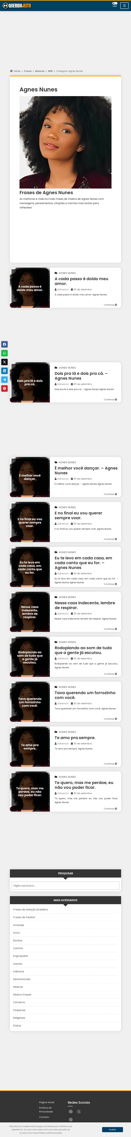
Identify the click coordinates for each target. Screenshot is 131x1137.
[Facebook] (4, 344)
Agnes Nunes (67, 273)
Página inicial (46, 1102)
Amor (16, 933)
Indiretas (18, 971)
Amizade (18, 925)
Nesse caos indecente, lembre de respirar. (85, 605)
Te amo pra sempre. (75, 738)
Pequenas (19, 1010)
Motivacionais (21, 979)
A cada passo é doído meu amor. (81, 281)
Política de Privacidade (46, 1109)
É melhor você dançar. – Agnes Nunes (86, 470)
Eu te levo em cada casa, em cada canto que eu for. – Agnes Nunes (83, 562)
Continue (109, 304)
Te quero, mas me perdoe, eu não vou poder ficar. (84, 785)
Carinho (18, 948)
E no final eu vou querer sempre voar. (78, 515)
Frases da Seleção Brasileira (30, 909)
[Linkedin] (4, 371)
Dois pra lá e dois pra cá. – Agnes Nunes (81, 376)
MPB (50, 71)
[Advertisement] (65, 43)
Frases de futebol (24, 917)
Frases (28, 71)
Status (17, 1025)
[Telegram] (4, 379)
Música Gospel (22, 994)
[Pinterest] (4, 388)
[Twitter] (4, 362)
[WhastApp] (4, 353)
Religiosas (19, 1018)
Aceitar (112, 1129)
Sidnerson (63, 289)
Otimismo (19, 1002)
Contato (44, 1117)
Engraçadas (20, 956)
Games (17, 964)
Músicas (40, 71)
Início (17, 71)
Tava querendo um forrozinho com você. (85, 695)
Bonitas (17, 940)
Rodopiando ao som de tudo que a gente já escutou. (83, 650)
